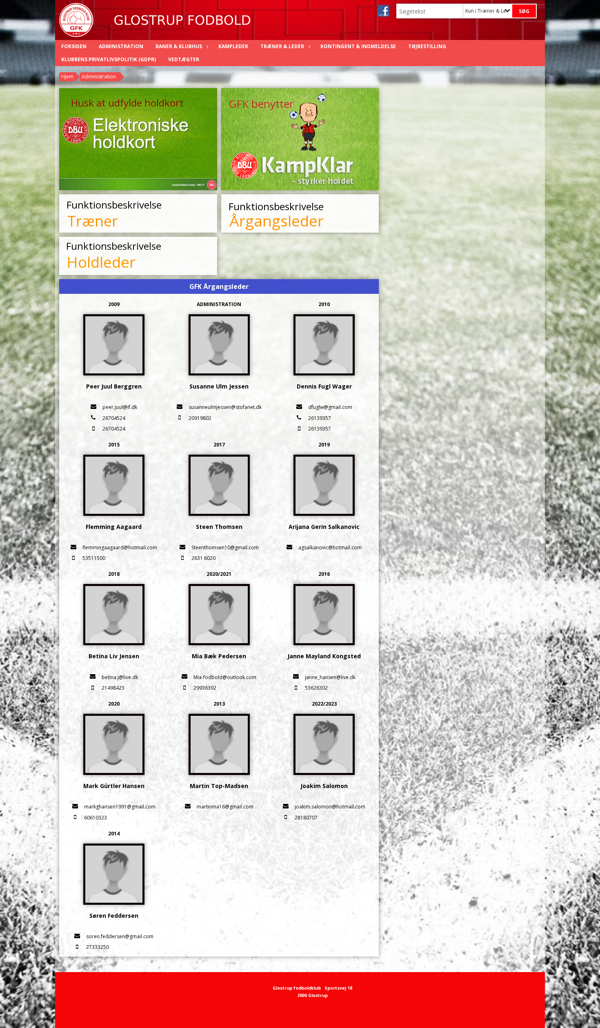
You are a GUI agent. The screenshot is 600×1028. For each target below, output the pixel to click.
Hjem (67, 76)
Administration (121, 46)
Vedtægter (183, 59)
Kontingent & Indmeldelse (358, 46)
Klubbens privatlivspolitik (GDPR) (108, 59)
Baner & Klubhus (179, 46)
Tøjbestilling (427, 46)
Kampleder (233, 46)
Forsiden (74, 46)
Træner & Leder (282, 46)
